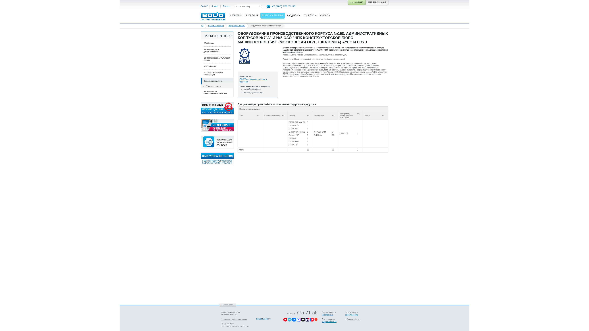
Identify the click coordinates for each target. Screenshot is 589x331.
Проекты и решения (216, 26)
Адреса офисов (353, 319)
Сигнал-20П (294, 135)
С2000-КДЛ (293, 129)
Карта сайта (228, 305)
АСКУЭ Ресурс (210, 66)
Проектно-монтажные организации (213, 74)
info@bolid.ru (327, 315)
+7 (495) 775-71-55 (283, 6)
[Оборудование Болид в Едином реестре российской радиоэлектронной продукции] (217, 164)
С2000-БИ (293, 145)
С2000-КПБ (294, 125)
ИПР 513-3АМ (320, 132)
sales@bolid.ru (351, 315)
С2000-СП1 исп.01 (297, 122)
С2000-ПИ (343, 134)
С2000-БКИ (294, 142)
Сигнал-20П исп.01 (297, 132)
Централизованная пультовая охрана (217, 59)
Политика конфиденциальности (234, 319)
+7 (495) (302, 313)
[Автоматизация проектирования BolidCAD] (217, 147)
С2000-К (292, 138)
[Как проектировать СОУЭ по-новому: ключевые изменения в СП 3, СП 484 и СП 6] (217, 114)
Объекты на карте (213, 86)
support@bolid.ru (329, 322)
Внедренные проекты (237, 26)
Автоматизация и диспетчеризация (211, 50)
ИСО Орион (209, 43)
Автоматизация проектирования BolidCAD (215, 92)
